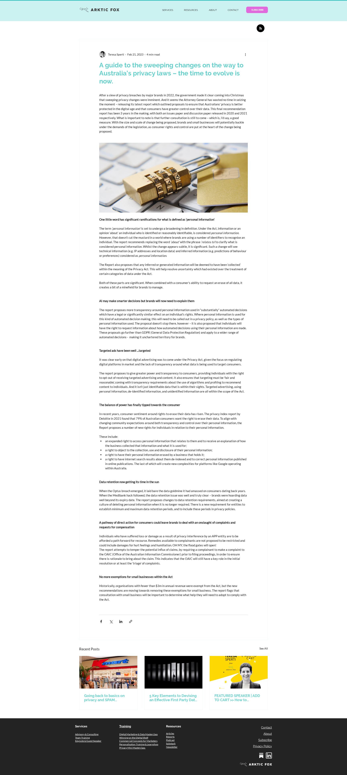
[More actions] (245, 54)
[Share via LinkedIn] (121, 621)
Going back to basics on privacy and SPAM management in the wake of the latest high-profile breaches (106, 698)
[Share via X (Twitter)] (111, 621)
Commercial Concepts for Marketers (138, 740)
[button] (167, 10)
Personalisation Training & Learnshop (138, 744)
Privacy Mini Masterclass (132, 747)
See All (263, 648)
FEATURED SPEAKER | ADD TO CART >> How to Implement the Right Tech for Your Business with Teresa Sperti (237, 698)
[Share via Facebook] (101, 621)
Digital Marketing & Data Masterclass (138, 734)
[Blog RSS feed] (260, 28)
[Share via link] (131, 621)
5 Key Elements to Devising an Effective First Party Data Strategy (173, 698)
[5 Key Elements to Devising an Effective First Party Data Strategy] (174, 672)
